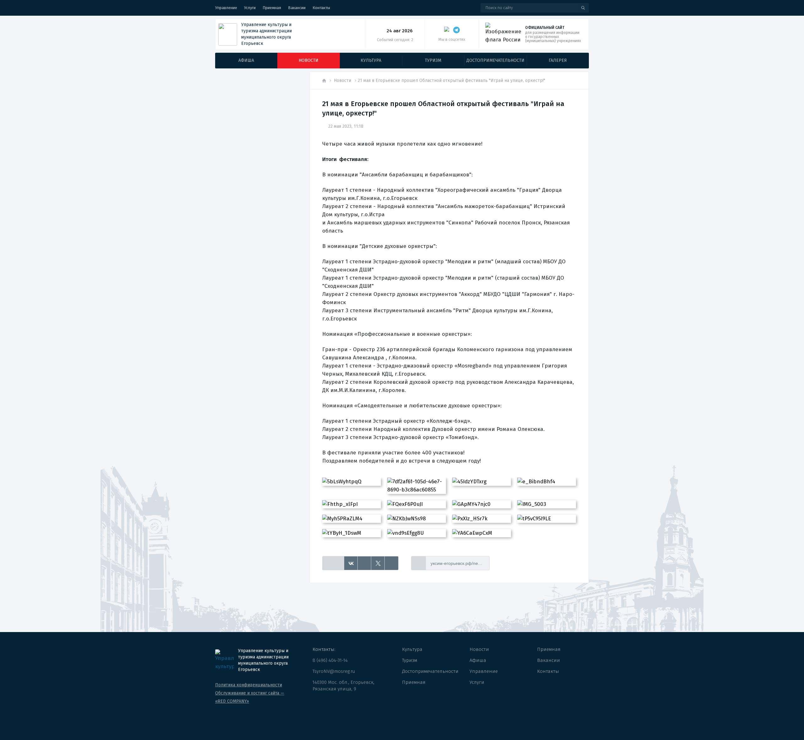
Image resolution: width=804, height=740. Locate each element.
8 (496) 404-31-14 (330, 660)
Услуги (250, 7)
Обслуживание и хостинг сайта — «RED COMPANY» (249, 697)
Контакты (321, 7)
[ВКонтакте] (351, 563)
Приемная (272, 7)
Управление (226, 7)
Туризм (409, 660)
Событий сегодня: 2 (395, 39)
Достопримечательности (430, 671)
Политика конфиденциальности (248, 685)
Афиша (478, 660)
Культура (412, 649)
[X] (378, 563)
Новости (342, 80)
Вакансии (297, 7)
